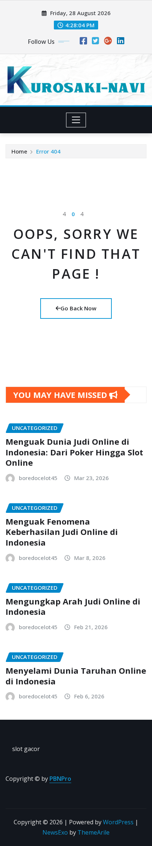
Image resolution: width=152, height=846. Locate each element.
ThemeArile (93, 832)
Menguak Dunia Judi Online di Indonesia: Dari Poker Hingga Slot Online (74, 452)
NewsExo (55, 832)
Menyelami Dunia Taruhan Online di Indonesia (76, 676)
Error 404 (48, 151)
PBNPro (60, 779)
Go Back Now (78, 308)
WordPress (118, 822)
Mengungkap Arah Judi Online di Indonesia (73, 606)
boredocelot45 (38, 478)
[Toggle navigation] (76, 120)
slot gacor (26, 749)
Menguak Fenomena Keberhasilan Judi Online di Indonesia (62, 532)
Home (19, 151)
